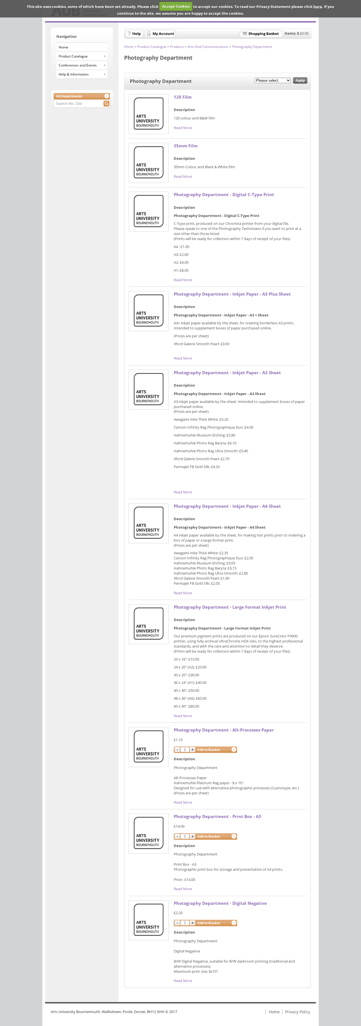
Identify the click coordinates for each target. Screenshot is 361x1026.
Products (177, 47)
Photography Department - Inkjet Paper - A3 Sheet (227, 373)
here (317, 6)
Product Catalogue (73, 56)
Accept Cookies (176, 6)
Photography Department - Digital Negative (220, 903)
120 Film (183, 97)
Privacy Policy (297, 1011)
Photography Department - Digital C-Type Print (224, 195)
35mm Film (186, 146)
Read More (183, 127)
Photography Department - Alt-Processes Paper (224, 730)
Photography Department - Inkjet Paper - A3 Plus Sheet (232, 294)
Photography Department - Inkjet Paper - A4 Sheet (227, 506)
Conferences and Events (78, 65)
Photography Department (252, 47)
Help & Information (74, 74)
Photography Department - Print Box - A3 (217, 816)
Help (136, 33)
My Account (163, 33)
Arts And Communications (208, 47)
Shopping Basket (263, 33)
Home (63, 47)
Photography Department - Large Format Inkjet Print (230, 607)
